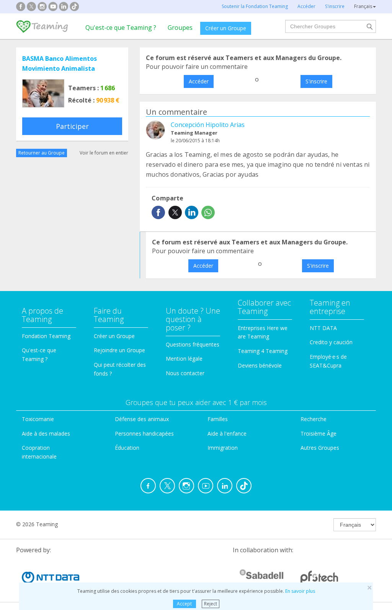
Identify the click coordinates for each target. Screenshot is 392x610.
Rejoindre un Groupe (119, 350)
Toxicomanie (38, 419)
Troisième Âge (318, 433)
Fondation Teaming (46, 336)
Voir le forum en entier (104, 153)
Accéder (199, 81)
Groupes (180, 27)
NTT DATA (323, 328)
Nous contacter (185, 373)
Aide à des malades (46, 433)
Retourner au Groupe (41, 153)
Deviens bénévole (260, 365)
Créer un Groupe (225, 28)
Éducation (127, 447)
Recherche (314, 419)
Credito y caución (331, 342)
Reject (210, 603)
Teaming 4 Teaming (262, 351)
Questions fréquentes (192, 344)
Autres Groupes (320, 447)
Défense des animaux (142, 419)
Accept (184, 603)
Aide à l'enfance (227, 433)
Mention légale (184, 358)
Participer (72, 126)
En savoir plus (300, 591)
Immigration (222, 447)
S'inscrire (316, 81)
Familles (217, 419)
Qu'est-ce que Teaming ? (120, 27)
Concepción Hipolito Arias (208, 124)
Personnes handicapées (144, 433)
